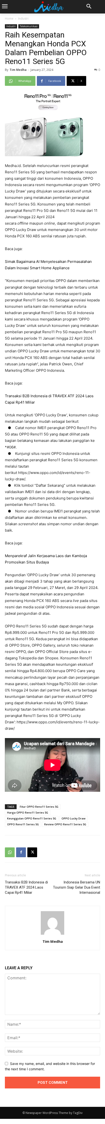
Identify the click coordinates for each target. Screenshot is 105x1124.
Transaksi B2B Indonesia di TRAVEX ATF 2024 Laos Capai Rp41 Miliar (26, 887)
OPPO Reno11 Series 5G (23, 824)
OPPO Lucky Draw (73, 818)
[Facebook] (21, 852)
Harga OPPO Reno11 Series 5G (27, 812)
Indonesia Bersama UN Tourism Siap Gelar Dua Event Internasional (76, 887)
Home (9, 18)
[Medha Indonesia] (48, 6)
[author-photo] (52, 934)
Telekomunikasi (29, 26)
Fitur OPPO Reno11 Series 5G (39, 806)
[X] (32, 852)
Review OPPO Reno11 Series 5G (65, 824)
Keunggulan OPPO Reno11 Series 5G (31, 818)
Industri (23, 18)
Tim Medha (18, 70)
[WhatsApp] (10, 852)
